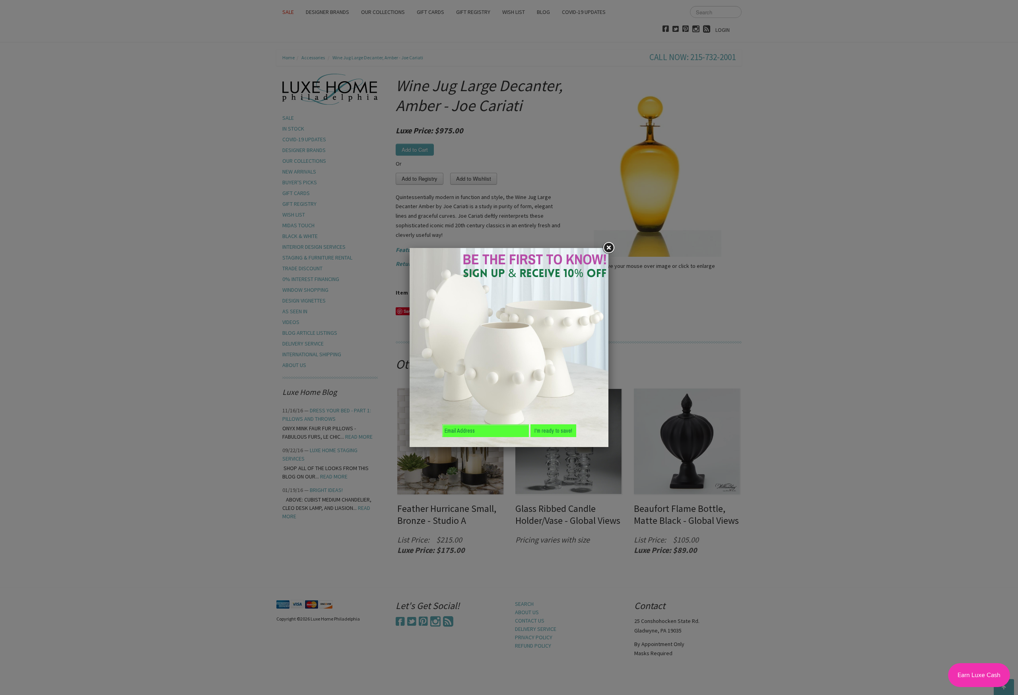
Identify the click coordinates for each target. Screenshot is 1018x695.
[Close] (608, 248)
